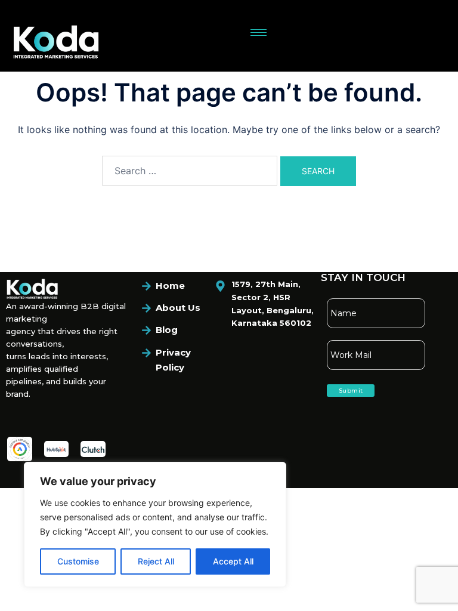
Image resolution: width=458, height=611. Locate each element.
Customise (78, 561)
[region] (155, 524)
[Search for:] (189, 171)
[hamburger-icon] (258, 32)
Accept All (233, 561)
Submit (351, 390)
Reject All (156, 561)
